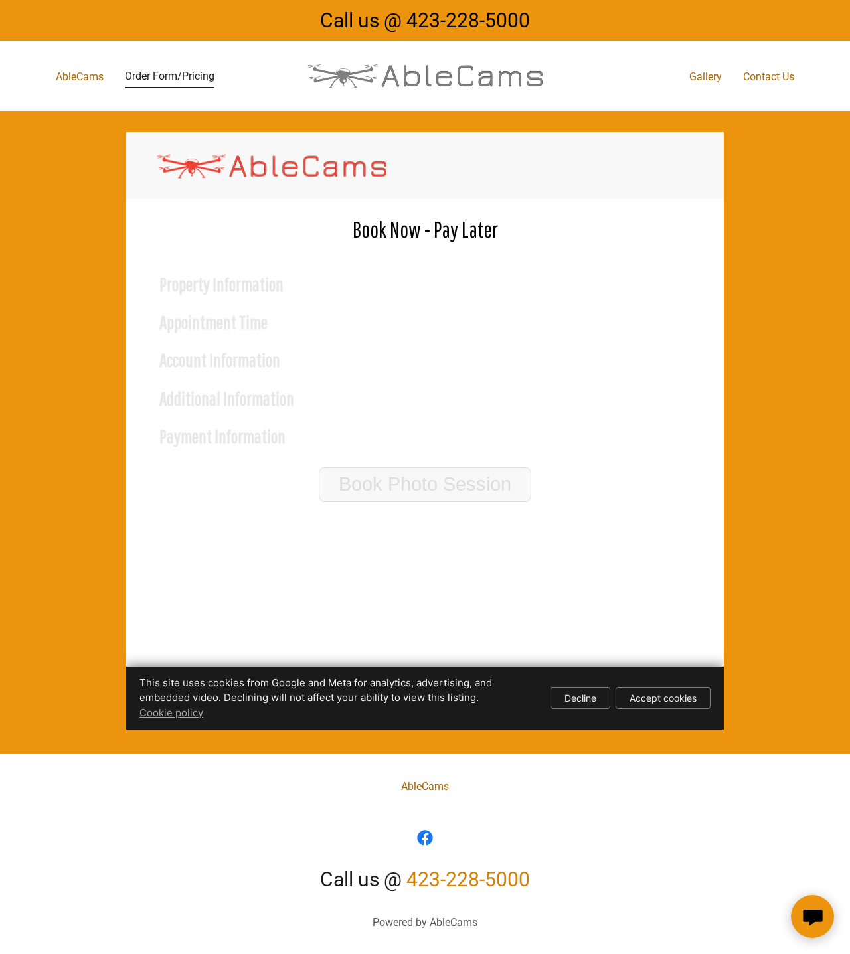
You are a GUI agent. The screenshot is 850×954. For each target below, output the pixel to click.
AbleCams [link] (80, 76)
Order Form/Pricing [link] (169, 76)
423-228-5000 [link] (468, 20)
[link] (425, 75)
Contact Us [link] (768, 76)
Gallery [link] (705, 76)
